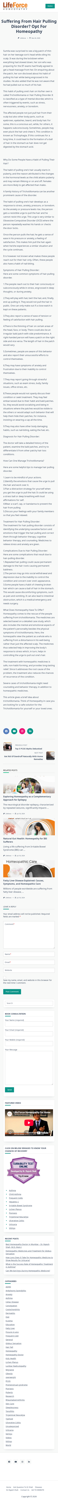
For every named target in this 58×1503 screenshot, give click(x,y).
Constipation (11, 1305)
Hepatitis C (14, 1201)
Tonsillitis (10, 1411)
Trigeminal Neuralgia (18, 1217)
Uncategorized (12, 1426)
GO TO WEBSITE (37, 1490)
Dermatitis (10, 1313)
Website (8, 970)
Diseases (38, 1487)
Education (10, 1324)
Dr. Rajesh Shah (12, 1490)
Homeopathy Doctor (15, 1354)
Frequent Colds (16, 1198)
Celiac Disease (12, 1302)
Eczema (9, 1320)
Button (50, 6)
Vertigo (9, 1434)
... (48, 807)
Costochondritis (13, 1309)
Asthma (12, 1190)
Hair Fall (9, 1347)
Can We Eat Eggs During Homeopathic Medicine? (28, 1270)
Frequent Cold (12, 1336)
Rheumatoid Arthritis (15, 1400)
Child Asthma (15, 1194)
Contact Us (25, 1490)
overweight (11, 1377)
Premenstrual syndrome (17, 1385)
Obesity (9, 1373)
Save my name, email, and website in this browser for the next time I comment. (27, 981)
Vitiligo (12, 1228)
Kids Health (11, 1358)
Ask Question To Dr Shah (23, 1487)
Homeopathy (11, 1351)
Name (8, 954)
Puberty (9, 1392)
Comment (9, 924)
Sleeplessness (12, 1407)
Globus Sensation (13, 1343)
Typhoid (9, 1419)
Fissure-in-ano (12, 1332)
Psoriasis (13, 1213)
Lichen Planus (15, 1209)
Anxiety (9, 1294)
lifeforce (23, 38)
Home (8, 1487)
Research (10, 1396)
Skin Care (10, 1403)
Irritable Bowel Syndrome (20, 1205)
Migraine (10, 1369)
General (9, 1339)
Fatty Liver (10, 1328)
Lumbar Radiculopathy (16, 1366)
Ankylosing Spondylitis (16, 1290)
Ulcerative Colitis (16, 1220)
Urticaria (13, 1224)
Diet (7, 1317)
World (8, 1445)
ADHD (8, 1287)
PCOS (8, 1381)
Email (8, 962)
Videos (9, 1437)
